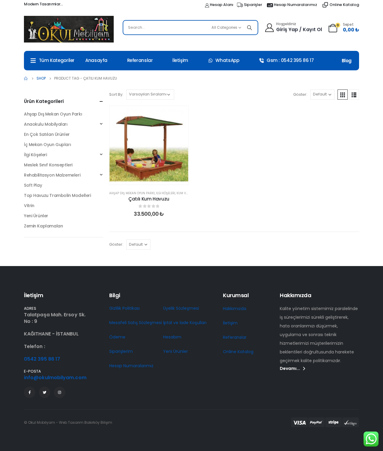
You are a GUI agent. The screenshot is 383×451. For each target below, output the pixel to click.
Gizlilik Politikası (124, 308)
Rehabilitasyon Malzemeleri (52, 175)
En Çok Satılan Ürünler (47, 134)
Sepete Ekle (153, 178)
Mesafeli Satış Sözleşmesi (135, 323)
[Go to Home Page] (26, 78)
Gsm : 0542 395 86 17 (290, 60)
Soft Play (33, 185)
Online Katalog (238, 352)
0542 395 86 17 (42, 359)
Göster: (300, 94)
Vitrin (29, 206)
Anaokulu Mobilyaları (46, 124)
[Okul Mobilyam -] (69, 29)
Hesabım (172, 337)
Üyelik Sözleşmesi (181, 308)
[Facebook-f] (29, 392)
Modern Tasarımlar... (43, 4)
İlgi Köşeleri (165, 193)
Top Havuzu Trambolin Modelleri (57, 195)
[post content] (149, 145)
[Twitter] (44, 392)
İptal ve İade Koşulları (184, 323)
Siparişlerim (121, 351)
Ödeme (117, 337)
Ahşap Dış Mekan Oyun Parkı (132, 193)
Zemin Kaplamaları (43, 226)
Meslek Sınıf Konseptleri (48, 165)
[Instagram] (59, 392)
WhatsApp (227, 60)
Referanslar (140, 60)
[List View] (354, 94)
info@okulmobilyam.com (55, 377)
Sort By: (116, 94)
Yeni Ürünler (36, 216)
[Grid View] (343, 94)
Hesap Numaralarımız (131, 366)
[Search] (249, 27)
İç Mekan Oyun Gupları (47, 145)
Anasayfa (96, 60)
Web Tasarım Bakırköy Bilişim (85, 422)
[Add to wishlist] (179, 115)
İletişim (180, 60)
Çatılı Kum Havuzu (148, 199)
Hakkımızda (234, 309)
